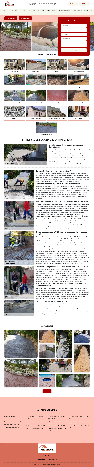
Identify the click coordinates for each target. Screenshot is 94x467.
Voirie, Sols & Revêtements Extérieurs (29, 11)
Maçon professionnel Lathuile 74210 (34, 428)
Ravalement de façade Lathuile (11, 424)
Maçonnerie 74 (4, 11)
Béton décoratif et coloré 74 (86, 11)
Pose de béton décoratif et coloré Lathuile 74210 (79, 426)
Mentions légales (55, 464)
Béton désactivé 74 (41, 11)
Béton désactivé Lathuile (10, 416)
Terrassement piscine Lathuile (11, 427)
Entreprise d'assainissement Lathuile (13, 419)
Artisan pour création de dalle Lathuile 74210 (57, 429)
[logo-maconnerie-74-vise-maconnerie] (47, 448)
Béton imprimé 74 (77, 11)
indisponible (73, 3)
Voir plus (47, 391)
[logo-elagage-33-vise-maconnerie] (9, 3)
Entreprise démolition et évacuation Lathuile (34, 417)
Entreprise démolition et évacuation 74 (64, 11)
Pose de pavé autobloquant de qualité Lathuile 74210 (57, 417)
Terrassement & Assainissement (14, 11)
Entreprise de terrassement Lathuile (13, 421)
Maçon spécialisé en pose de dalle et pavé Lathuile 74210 (79, 422)
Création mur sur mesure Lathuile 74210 (35, 425)
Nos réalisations (11, 18)
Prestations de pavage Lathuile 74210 (56, 425)
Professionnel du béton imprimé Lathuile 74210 (79, 417)
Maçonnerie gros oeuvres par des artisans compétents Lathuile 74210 (58, 422)
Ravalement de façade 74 (51, 11)
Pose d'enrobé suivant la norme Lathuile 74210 (35, 422)
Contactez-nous (25, 18)
